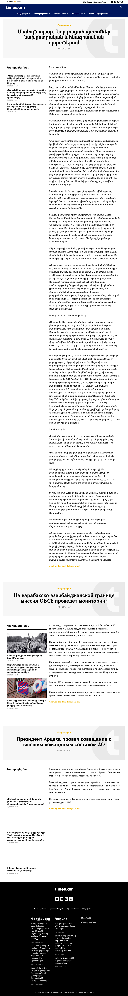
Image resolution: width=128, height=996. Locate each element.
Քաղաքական (22, 13)
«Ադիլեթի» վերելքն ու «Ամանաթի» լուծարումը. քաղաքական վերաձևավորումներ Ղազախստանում (25, 801)
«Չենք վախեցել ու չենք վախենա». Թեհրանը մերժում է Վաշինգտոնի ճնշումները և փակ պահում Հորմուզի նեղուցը (25, 79)
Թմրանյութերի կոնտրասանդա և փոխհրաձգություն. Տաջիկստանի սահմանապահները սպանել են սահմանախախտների (23, 668)
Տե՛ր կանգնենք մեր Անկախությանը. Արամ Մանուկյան (24, 656)
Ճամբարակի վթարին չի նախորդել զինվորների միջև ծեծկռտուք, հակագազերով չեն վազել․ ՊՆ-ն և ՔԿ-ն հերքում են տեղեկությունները (65, 943)
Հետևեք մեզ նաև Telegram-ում (64, 566)
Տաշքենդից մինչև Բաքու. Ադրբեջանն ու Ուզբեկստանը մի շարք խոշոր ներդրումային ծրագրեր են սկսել (26, 106)
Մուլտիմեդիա (77, 13)
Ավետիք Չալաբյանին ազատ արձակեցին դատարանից (21, 869)
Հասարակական (41, 13)
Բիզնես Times (60, 13)
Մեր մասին (87, 2)
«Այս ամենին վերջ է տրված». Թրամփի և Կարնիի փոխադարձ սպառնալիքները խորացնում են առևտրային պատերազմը (26, 94)
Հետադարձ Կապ (99, 2)
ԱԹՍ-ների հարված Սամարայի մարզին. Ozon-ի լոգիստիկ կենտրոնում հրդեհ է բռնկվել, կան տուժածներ (26, 703)
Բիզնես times (73, 909)
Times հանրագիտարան (99, 13)
